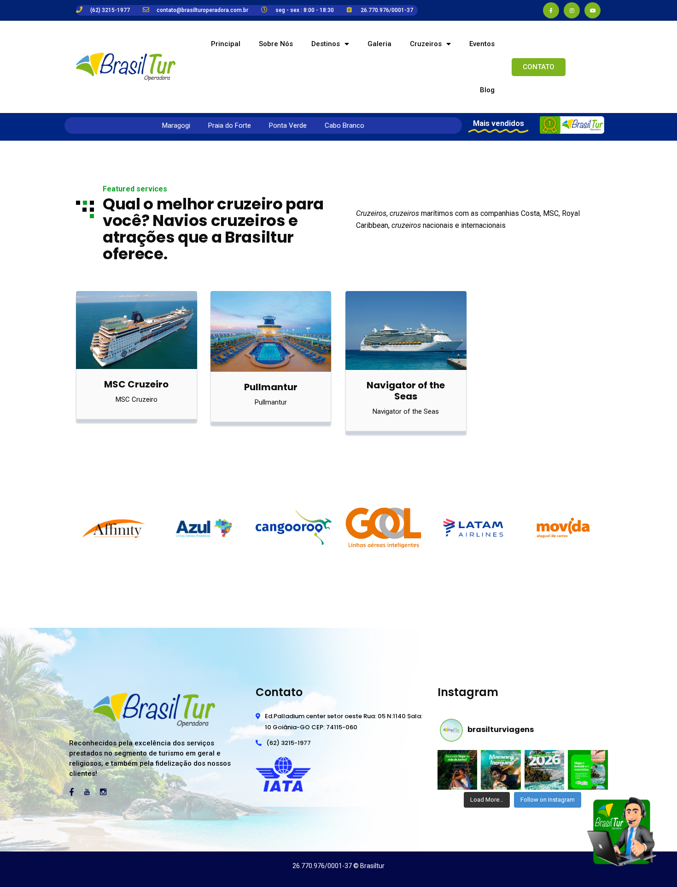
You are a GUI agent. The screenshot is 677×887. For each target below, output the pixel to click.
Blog (487, 90)
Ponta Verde (288, 125)
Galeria (379, 44)
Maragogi (176, 125)
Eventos (482, 44)
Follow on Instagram (547, 799)
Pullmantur (271, 387)
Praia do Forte (229, 125)
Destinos (325, 44)
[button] (539, 67)
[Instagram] (572, 10)
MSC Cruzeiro (136, 384)
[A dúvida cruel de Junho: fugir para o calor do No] (457, 770)
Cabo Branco (344, 125)
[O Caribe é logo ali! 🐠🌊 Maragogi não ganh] (500, 770)
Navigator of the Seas (406, 391)
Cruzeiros (426, 44)
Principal (225, 44)
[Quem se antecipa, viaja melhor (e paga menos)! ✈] (544, 770)
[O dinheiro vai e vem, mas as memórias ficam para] (587, 770)
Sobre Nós (276, 44)
